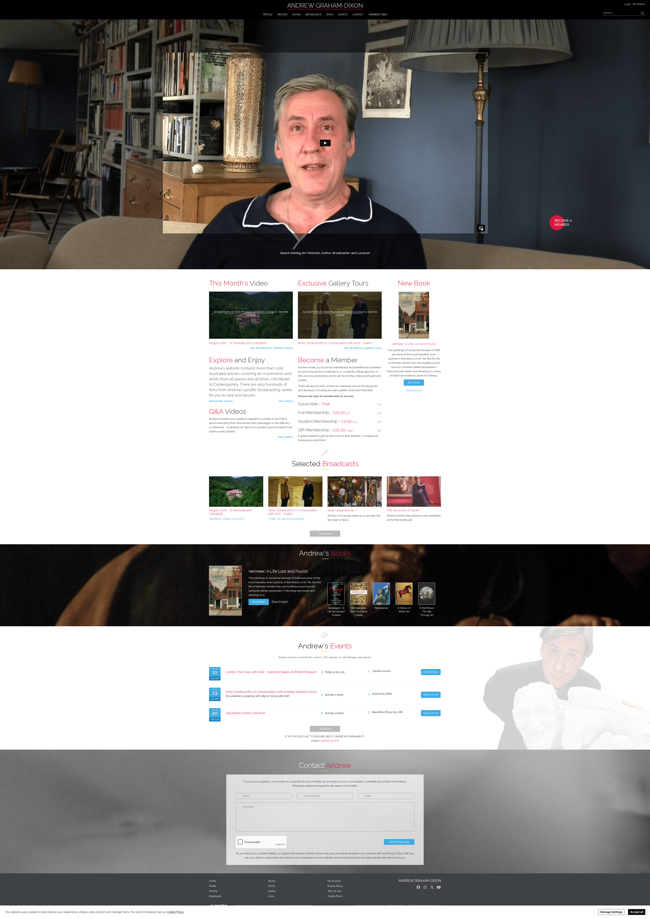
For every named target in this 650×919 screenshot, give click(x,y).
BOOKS (296, 14)
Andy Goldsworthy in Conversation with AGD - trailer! (335, 343)
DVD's (329, 14)
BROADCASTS (313, 14)
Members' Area (378, 14)
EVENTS (342, 14)
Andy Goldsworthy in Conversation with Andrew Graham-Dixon (271, 692)
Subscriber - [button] (314, 404)
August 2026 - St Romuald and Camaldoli (237, 343)
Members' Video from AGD (226, 518)
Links (271, 896)
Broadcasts (215, 896)
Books (271, 881)
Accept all (636, 912)
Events (271, 891)
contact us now (329, 740)
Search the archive (221, 401)
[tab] (340, 404)
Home (212, 881)
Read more (431, 672)
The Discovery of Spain (403, 510)
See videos (286, 401)
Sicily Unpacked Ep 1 (342, 510)
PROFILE (267, 14)
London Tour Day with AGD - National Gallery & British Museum (271, 672)
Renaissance (381, 608)
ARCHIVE (282, 14)
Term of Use (334, 891)
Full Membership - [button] (324, 412)
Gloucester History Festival (245, 713)
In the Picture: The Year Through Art (426, 611)
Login (627, 4)
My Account (334, 881)
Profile (212, 886)
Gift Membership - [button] (325, 430)
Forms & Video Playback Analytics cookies (248, 311)
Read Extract (414, 390)
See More (325, 533)
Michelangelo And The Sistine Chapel (358, 611)
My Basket (639, 4)
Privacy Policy (335, 886)
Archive (213, 891)
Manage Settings (611, 912)
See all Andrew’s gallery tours (363, 348)
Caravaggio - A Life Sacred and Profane (336, 611)
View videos (285, 436)
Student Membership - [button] (328, 421)
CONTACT (358, 14)
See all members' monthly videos (271, 348)
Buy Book (414, 382)
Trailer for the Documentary (286, 518)
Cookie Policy (335, 896)
